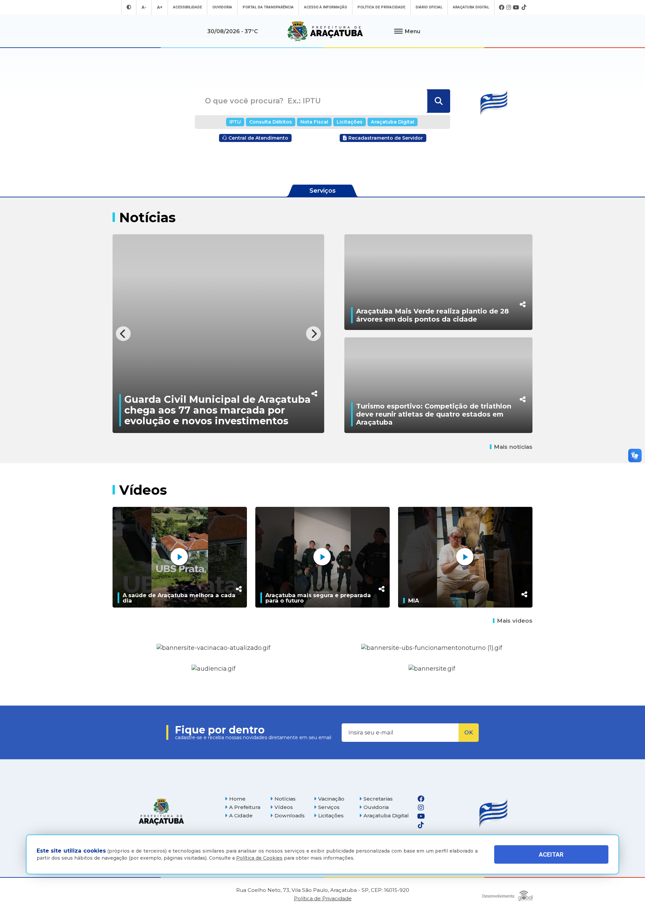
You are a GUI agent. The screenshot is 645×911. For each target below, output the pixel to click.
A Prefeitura (244, 807)
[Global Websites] (507, 894)
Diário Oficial (429, 7)
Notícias (285, 799)
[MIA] (465, 557)
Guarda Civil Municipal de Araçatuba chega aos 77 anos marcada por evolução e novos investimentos (138, 410)
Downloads (289, 815)
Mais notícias (513, 447)
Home (237, 799)
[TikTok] (523, 7)
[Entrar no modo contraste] (129, 7)
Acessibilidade (187, 7)
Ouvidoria (222, 7)
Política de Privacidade (381, 7)
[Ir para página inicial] (325, 31)
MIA (413, 600)
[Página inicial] (161, 812)
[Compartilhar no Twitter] (235, 365)
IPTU (235, 122)
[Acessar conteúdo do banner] (213, 669)
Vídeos (283, 807)
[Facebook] (501, 7)
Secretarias (378, 799)
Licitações (349, 122)
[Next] (313, 333)
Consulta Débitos (270, 122)
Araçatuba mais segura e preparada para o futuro (318, 598)
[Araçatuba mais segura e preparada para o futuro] (322, 557)
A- (143, 7)
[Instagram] (508, 7)
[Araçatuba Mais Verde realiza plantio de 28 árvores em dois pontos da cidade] (438, 282)
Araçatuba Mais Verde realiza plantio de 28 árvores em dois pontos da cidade (432, 315)
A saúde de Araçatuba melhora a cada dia (179, 598)
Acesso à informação (325, 7)
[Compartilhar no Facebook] (235, 351)
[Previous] (123, 333)
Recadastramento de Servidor (385, 138)
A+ (160, 7)
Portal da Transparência (268, 7)
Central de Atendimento (258, 138)
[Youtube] (516, 7)
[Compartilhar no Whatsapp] (235, 379)
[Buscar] (438, 101)
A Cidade (241, 815)
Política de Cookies (259, 858)
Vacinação (331, 799)
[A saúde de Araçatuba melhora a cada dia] (180, 557)
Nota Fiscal (314, 122)
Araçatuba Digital (471, 7)
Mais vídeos (514, 621)
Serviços (329, 807)
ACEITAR (551, 854)
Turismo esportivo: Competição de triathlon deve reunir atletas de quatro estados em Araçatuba (433, 414)
